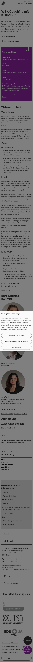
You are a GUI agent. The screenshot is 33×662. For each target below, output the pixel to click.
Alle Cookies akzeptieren (16, 335)
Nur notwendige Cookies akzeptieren (16, 341)
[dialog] (16, 331)
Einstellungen (16, 347)
